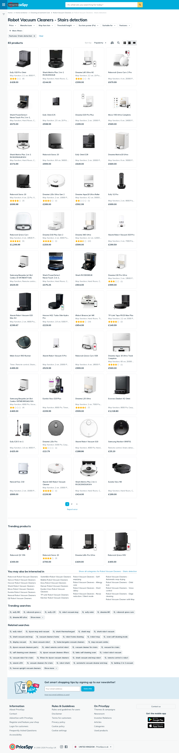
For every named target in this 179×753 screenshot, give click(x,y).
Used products (101, 730)
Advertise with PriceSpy (21, 718)
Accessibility (15, 734)
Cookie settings (59, 730)
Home (10, 13)
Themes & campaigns (104, 709)
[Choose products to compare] (112, 43)
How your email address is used (57, 695)
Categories (99, 726)
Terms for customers (61, 718)
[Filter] (3, 14)
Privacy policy (58, 722)
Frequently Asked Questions (23, 730)
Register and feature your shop (24, 722)
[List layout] (129, 43)
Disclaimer (57, 713)
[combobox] (101, 4)
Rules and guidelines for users (66, 709)
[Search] (140, 4)
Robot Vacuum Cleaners (62, 13)
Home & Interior (21, 13)
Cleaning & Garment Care (40, 13)
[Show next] (76, 504)
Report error (72, 509)
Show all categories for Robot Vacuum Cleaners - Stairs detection (108, 571)
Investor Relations (103, 718)
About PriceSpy (17, 709)
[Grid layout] (124, 43)
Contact (13, 713)
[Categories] (3, 4)
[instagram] (61, 747)
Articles (97, 722)
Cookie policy (58, 726)
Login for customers (18, 726)
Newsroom (99, 713)
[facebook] (66, 747)
